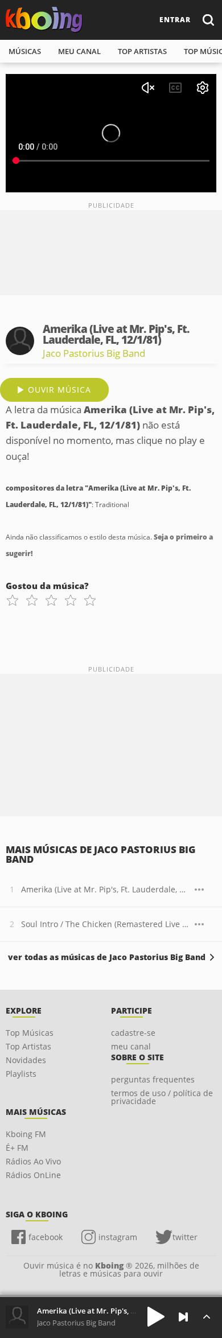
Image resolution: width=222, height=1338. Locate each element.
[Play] (156, 1317)
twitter (185, 1237)
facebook (45, 1237)
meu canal (79, 51)
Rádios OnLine (33, 1175)
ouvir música (59, 389)
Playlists (21, 1073)
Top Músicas (30, 1032)
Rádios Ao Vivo (33, 1161)
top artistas (142, 51)
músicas (25, 51)
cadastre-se (133, 1032)
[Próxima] (183, 1316)
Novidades (26, 1060)
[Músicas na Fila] (206, 1317)
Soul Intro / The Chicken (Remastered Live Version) (105, 924)
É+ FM (17, 1147)
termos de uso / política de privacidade (162, 1097)
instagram (117, 1237)
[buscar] (208, 20)
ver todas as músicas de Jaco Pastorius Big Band (106, 957)
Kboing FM (26, 1134)
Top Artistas (28, 1046)
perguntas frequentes (153, 1079)
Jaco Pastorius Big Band (94, 353)
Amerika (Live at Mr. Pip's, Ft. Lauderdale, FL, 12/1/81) (105, 889)
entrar (175, 19)
